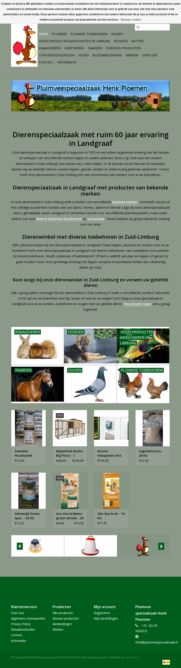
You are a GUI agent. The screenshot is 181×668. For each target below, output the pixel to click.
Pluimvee (59, 34)
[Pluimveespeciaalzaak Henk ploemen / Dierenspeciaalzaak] (24, 45)
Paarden (95, 48)
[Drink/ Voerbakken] (90, 546)
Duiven (117, 34)
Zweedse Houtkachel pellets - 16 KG (26, 453)
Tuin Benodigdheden (57, 55)
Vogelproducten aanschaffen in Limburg (74, 41)
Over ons (150, 55)
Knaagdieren (50, 48)
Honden (121, 41)
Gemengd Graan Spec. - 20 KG (27, 515)
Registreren (102, 613)
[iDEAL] (165, 662)
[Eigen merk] (143, 546)
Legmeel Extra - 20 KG (151, 453)
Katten (137, 41)
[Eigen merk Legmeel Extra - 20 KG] (152, 428)
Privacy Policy (20, 624)
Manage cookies (131, 19)
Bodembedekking (107, 55)
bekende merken (125, 202)
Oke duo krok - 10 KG (110, 515)
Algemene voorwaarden (28, 618)
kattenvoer (96, 219)
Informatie (66, 62)
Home (43, 34)
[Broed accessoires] (37, 546)
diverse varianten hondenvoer (59, 219)
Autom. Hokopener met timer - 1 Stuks (109, 453)
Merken (132, 55)
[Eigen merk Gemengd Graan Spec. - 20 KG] (28, 490)
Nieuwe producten (66, 618)
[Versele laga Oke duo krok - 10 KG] (111, 490)
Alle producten (63, 613)
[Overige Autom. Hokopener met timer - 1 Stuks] (111, 428)
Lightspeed (132, 657)
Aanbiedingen (62, 624)
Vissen (83, 55)
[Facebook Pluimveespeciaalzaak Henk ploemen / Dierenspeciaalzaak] (90, 586)
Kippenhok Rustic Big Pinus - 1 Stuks (69, 453)
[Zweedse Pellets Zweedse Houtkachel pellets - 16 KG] (28, 428)
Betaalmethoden (23, 629)
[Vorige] (20, 546)
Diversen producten (123, 48)
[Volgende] (161, 546)
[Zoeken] (138, 27)
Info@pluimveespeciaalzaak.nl (156, 642)
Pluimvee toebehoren (89, 34)
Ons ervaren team (137, 304)
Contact (46, 62)
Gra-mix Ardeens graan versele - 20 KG (69, 515)
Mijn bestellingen (106, 618)
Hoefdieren (74, 48)
